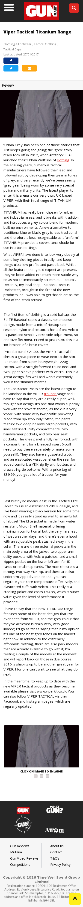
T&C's (54, 858)
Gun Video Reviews (24, 858)
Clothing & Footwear (17, 44)
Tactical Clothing (45, 44)
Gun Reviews (19, 846)
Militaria (16, 852)
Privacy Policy (60, 864)
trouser (50, 393)
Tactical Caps (12, 49)
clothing (63, 160)
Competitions (20, 864)
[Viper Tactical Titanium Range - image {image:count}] (41, 747)
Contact (56, 852)
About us (57, 846)
